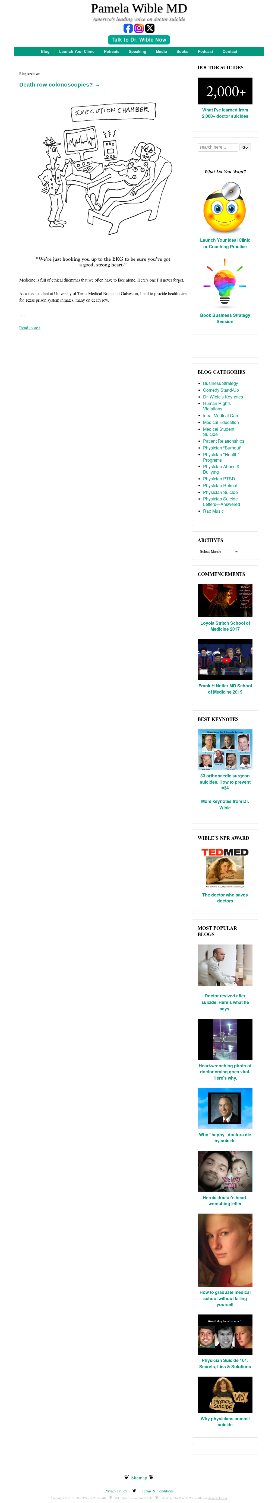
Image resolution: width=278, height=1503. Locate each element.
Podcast (205, 51)
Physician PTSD (219, 479)
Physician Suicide (220, 492)
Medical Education (221, 422)
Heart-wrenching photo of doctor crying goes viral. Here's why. (225, 1071)
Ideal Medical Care (221, 415)
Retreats (111, 51)
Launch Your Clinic (76, 51)
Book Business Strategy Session (225, 318)
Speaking (137, 51)
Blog (45, 51)
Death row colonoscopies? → (59, 84)
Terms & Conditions (158, 1491)
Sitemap (139, 1477)
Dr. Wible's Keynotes (223, 397)
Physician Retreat (220, 485)
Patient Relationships (223, 441)
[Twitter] (150, 28)
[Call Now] (139, 40)
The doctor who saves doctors (225, 898)
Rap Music (213, 511)
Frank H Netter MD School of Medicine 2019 (225, 688)
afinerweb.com (217, 1498)
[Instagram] (139, 28)
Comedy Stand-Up (221, 390)
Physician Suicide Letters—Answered (221, 501)
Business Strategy (220, 383)
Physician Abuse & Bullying (221, 469)
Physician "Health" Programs (221, 457)
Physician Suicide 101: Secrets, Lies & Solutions (225, 1363)
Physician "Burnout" (222, 448)
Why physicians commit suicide (225, 1421)
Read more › (29, 327)
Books (182, 51)
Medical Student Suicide (218, 432)
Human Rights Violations (217, 406)
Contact (230, 51)
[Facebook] (128, 28)
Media (161, 51)
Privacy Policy (116, 1491)
